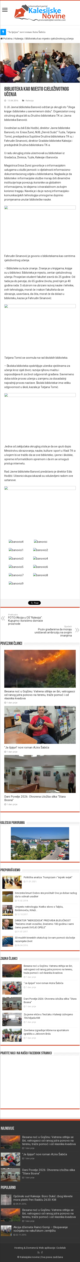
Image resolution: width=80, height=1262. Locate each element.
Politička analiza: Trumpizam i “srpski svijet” (48, 877)
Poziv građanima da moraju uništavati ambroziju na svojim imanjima (53, 631)
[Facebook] (42, 1252)
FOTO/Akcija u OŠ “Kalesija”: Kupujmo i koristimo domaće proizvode (25, 619)
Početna (7, 38)
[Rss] (38, 1252)
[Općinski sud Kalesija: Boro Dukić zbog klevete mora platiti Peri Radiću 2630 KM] (6, 1200)
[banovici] (40, 541)
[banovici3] (16, 558)
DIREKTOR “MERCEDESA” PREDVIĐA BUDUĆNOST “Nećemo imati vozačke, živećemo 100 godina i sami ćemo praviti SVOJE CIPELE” (44, 924)
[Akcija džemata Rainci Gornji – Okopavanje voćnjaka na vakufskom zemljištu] (6, 1230)
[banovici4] (16, 541)
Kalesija (19, 38)
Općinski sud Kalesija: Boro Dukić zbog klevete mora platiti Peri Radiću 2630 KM (43, 1198)
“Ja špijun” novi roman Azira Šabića (26, 32)
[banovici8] (40, 575)
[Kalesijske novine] (40, 12)
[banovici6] (40, 566)
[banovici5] (16, 566)
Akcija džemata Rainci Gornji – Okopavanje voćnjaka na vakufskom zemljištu (40, 1228)
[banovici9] (16, 583)
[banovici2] (40, 549)
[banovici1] (16, 549)
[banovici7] (16, 575)
